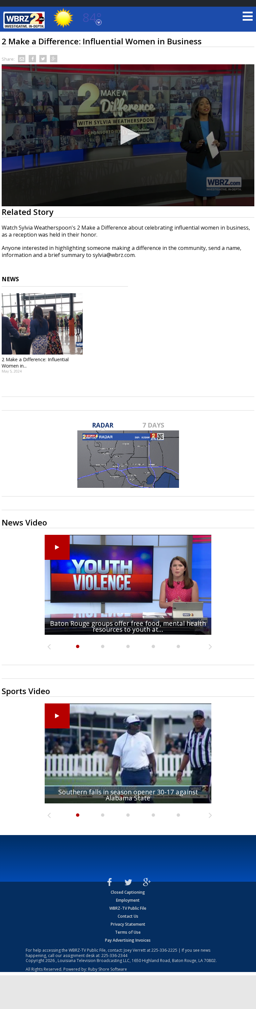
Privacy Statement (128, 924)
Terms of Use (128, 932)
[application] (128, 135)
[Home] (25, 20)
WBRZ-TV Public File (127, 908)
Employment (128, 900)
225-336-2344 (114, 955)
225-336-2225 (164, 950)
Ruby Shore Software (107, 969)
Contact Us (128, 916)
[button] (128, 135)
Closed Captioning (128, 892)
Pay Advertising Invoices (128, 940)
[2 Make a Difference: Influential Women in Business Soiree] (42, 324)
